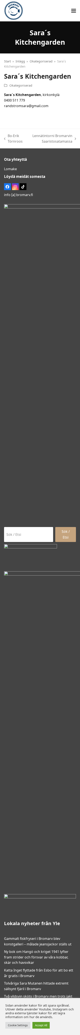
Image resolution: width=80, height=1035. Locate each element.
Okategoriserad (20, 85)
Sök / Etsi (66, 534)
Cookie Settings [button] (18, 1025)
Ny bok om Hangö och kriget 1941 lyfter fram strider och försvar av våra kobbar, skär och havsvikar (36, 957)
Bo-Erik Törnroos (13, 138)
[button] (73, 11)
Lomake (10, 169)
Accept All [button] (41, 1025)
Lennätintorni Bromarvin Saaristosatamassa (50, 138)
